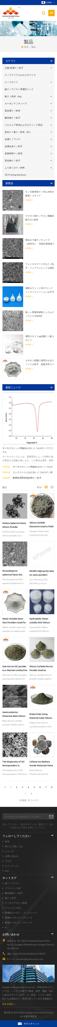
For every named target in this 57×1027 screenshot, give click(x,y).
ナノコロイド (11, 82)
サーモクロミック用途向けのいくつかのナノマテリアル (27, 450)
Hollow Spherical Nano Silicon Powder (14, 525)
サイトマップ (11, 866)
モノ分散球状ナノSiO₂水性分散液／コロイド (39, 193)
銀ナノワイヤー (12, 883)
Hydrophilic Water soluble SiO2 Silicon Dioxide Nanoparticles (41, 620)
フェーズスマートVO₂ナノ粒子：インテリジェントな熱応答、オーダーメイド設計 (39, 266)
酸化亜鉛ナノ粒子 (14, 893)
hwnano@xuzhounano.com (30, 959)
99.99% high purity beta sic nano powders (41, 573)
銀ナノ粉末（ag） (14, 96)
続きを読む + (8, 1004)
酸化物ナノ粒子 (12, 117)
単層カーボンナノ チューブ (18, 917)
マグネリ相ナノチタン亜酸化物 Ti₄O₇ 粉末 (39, 217)
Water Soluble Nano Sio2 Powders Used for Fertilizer (14, 620)
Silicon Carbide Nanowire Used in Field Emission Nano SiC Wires (41, 524)
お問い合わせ (11, 856)
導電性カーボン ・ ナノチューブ (21, 912)
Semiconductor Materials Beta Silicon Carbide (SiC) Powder (13, 714)
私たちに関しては (14, 846)
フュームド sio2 (13, 907)
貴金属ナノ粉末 (12, 110)
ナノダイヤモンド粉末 (16, 902)
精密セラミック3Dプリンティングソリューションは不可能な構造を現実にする (39, 290)
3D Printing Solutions (15, 174)
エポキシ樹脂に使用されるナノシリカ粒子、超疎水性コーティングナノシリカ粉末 (39, 362)
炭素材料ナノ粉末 (13, 153)
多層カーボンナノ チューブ (18, 922)
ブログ (8, 861)
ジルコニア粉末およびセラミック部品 (23, 124)
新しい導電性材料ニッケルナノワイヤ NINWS (39, 314)
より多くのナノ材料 (15, 167)
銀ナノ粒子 (10, 898)
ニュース (9, 851)
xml (7, 870)
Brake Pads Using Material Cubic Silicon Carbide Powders (40, 716)
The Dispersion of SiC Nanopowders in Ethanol (13, 763)
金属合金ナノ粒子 (13, 146)
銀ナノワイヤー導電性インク (19, 89)
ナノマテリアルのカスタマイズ (20, 75)
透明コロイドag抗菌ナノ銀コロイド (39, 338)
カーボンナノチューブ (16, 103)
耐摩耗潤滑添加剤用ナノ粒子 (27, 477)
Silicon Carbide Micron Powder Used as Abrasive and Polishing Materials (41, 668)
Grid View (46, 487)
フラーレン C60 (13, 888)
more (28, 200)
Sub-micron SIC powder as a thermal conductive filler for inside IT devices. (14, 668)
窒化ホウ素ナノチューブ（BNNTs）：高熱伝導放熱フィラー (39, 242)
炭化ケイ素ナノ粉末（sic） (18, 132)
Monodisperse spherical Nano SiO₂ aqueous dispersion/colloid (12, 573)
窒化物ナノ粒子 (12, 160)
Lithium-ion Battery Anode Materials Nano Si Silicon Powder (41, 763)
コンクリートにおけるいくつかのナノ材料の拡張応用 (33, 472)
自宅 (26, 46)
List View (52, 487)
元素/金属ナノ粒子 (14, 67)
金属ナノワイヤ (12, 139)
